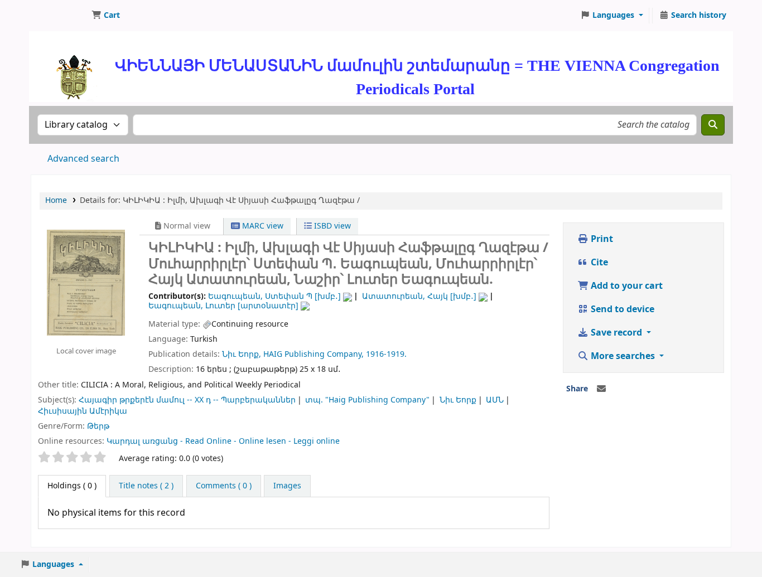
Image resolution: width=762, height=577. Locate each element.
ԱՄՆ (495, 400)
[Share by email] (601, 389)
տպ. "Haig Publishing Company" (367, 400)
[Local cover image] (86, 282)
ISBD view (331, 226)
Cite (598, 262)
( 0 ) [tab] (72, 486)
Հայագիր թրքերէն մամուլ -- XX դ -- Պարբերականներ (187, 400)
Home (56, 200)
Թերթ (98, 426)
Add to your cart (626, 286)
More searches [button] (623, 356)
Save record (616, 333)
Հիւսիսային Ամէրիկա (82, 411)
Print (601, 239)
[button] (105, 15)
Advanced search (83, 159)
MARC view (261, 226)
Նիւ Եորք (458, 400)
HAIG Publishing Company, (313, 354)
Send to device (621, 309)
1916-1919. (386, 354)
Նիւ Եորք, (241, 354)
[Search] (713, 124)
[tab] (146, 486)
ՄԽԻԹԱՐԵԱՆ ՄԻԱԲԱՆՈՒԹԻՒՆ (59, 15)
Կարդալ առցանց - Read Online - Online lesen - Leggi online (223, 441)
